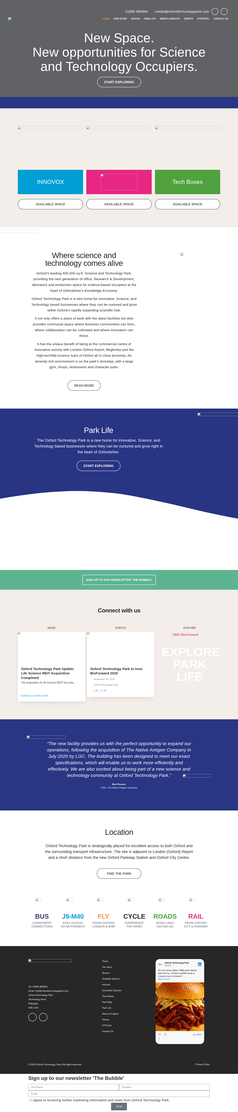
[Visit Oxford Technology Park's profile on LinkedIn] (160, 964)
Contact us (221, 18)
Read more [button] (164, 979)
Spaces (135, 18)
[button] (32, 765)
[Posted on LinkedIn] (200, 964)
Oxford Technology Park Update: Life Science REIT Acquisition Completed (47, 673)
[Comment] (164, 1037)
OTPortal (203, 18)
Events (188, 18)
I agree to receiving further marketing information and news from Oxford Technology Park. (100, 1100)
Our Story (120, 18)
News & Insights (170, 18)
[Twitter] (215, 11)
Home (106, 18)
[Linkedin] (224, 11)
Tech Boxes (187, 182)
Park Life (150, 18)
